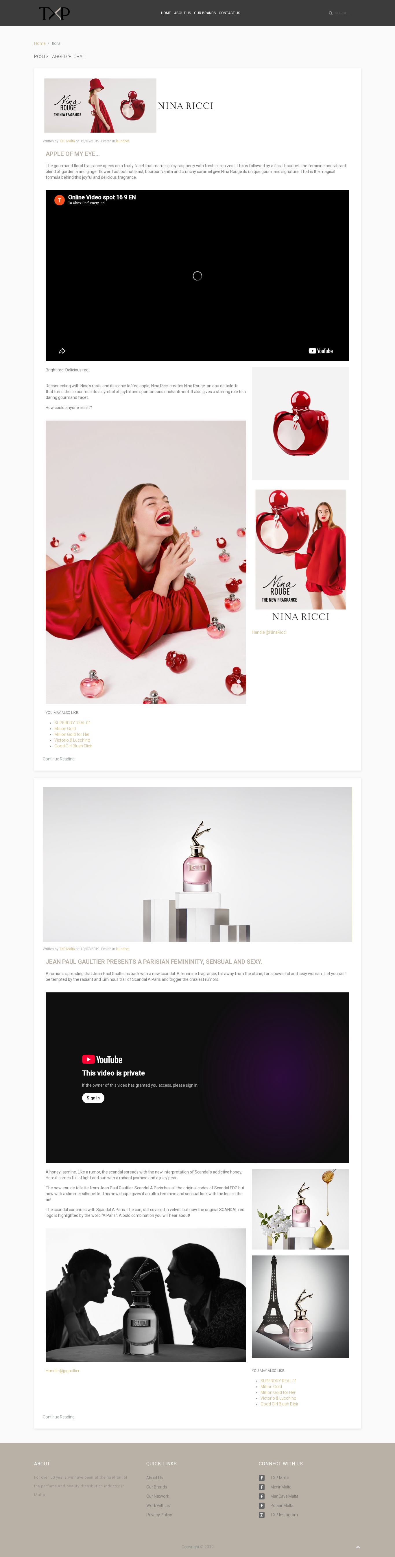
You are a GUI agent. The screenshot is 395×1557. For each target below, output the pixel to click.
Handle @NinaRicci (269, 632)
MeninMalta (280, 1487)
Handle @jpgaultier (63, 1370)
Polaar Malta (282, 1505)
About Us (154, 1477)
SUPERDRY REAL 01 (72, 723)
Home (39, 43)
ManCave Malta (284, 1496)
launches (123, 141)
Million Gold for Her (71, 734)
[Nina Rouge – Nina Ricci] (129, 105)
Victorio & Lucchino (72, 740)
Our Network (157, 1496)
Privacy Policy (159, 1514)
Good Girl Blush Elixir (73, 746)
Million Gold (65, 728)
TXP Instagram (284, 1514)
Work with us (158, 1505)
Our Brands (156, 1487)
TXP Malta (67, 141)
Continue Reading (59, 759)
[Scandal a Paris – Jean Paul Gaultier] (197, 864)
